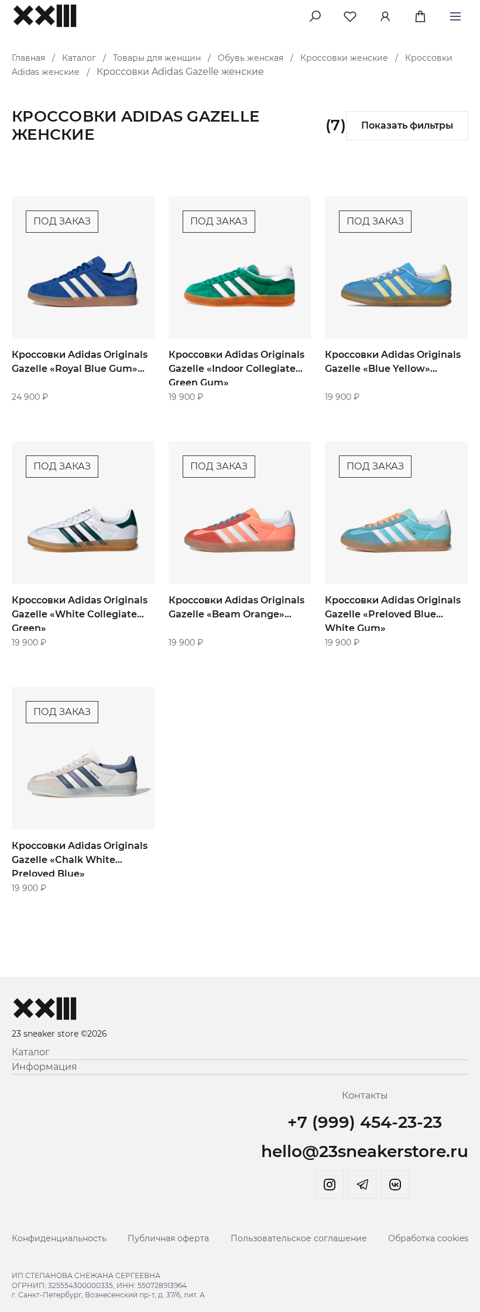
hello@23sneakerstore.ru (364, 1151)
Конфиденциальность (59, 1238)
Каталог (79, 58)
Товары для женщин (157, 58)
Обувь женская (250, 58)
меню (455, 14)
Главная (28, 58)
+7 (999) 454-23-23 (364, 1122)
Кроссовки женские (344, 58)
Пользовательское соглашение (299, 1238)
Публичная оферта (168, 1238)
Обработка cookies (428, 1238)
